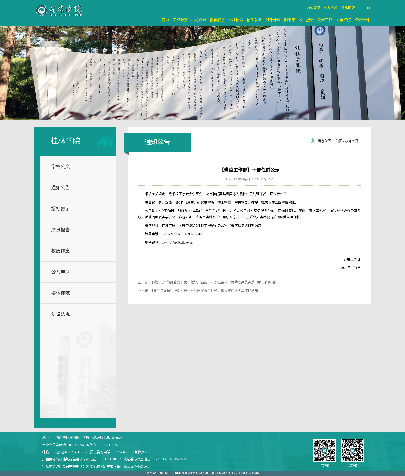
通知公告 (60, 187)
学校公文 (60, 166)
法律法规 (60, 314)
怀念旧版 (348, 8)
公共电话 (60, 272)
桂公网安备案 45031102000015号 (190, 473)
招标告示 (60, 208)
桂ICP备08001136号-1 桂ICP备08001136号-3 (236, 473)
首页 (339, 141)
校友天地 (331, 8)
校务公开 (352, 141)
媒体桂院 (60, 293)
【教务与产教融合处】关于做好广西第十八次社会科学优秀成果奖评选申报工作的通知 (215, 282)
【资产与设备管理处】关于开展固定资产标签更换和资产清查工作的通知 (205, 290)
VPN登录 (313, 8)
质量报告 (60, 229)
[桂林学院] (60, 10)
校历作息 (60, 251)
